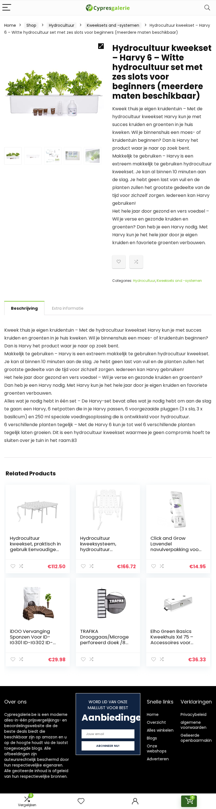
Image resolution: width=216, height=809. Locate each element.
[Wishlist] (81, 801)
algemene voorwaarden (193, 725)
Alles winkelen (160, 730)
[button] (101, 46)
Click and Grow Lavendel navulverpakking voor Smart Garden (175, 546)
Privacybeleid (193, 714)
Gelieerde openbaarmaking (197, 737)
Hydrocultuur (61, 25)
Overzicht (156, 722)
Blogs (152, 738)
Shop (31, 25)
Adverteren (158, 759)
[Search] (207, 7)
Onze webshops (156, 748)
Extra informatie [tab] (68, 308)
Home (10, 25)
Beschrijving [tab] (24, 308)
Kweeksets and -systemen (113, 25)
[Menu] (7, 7)
